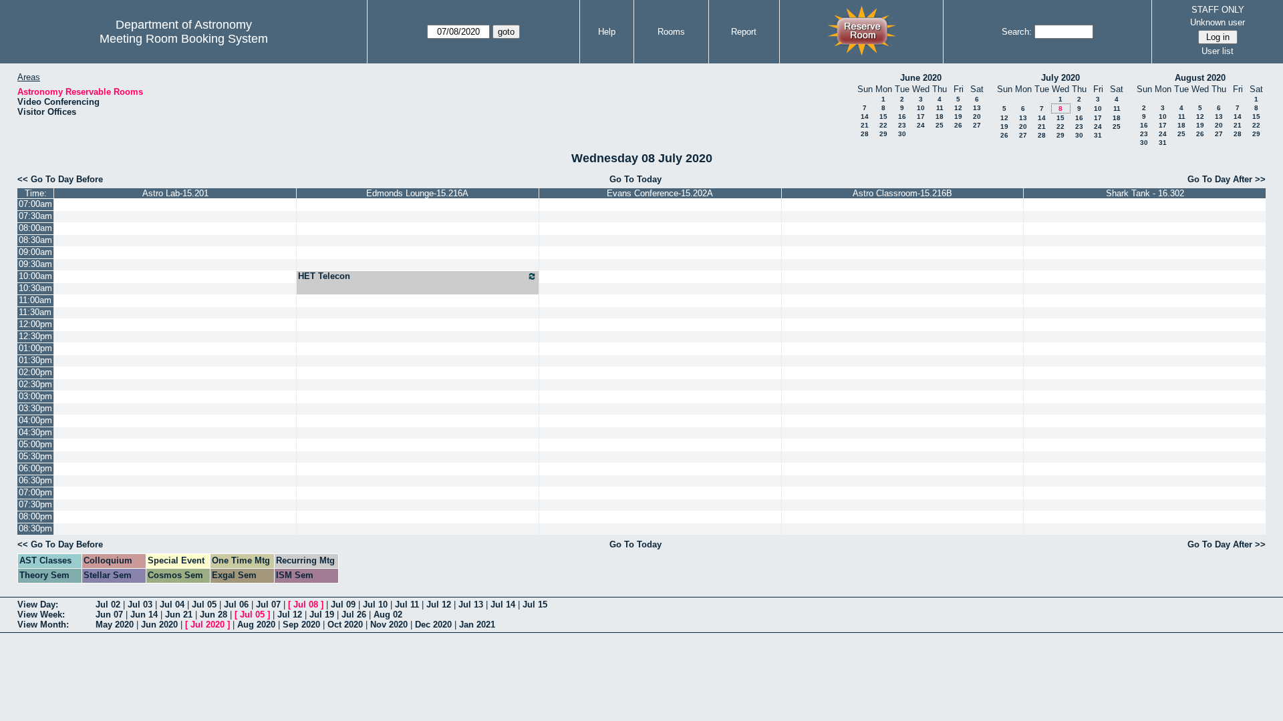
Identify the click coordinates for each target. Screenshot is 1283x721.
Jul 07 (268, 604)
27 (977, 125)
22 (883, 125)
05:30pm (35, 456)
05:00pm (35, 444)
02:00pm (35, 372)
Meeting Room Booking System (184, 38)
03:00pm (35, 396)
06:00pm (35, 468)
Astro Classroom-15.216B (902, 193)
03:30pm (35, 408)
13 (977, 107)
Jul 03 (140, 604)
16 (902, 116)
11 (940, 107)
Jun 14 (144, 615)
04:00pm (35, 420)
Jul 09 (343, 604)
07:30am (35, 216)
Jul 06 (236, 604)
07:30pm (35, 504)
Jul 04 (172, 604)
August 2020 (1200, 78)
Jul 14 (502, 604)
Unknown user (1217, 22)
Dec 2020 (433, 625)
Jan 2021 (477, 625)
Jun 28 (213, 615)
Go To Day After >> (1226, 179)
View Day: (37, 604)
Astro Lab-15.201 (175, 193)
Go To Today (635, 179)
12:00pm (35, 324)
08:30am (35, 240)
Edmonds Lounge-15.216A (417, 193)
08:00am (35, 228)
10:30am (35, 288)
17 (921, 116)
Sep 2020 (301, 625)
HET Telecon (324, 276)
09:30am (35, 264)
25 (940, 125)
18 (940, 116)
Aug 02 (388, 615)
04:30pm (35, 432)
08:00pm (35, 516)
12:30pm (35, 336)
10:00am (35, 276)
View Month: (43, 625)
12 (958, 107)
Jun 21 (178, 615)
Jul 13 (470, 604)
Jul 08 (305, 604)
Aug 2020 (256, 625)
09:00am (35, 252)
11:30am (35, 312)
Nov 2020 (389, 625)
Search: (1017, 32)
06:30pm (35, 480)
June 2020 (921, 78)
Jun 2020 (159, 625)
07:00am (35, 204)
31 (1098, 135)
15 (883, 116)
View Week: (41, 615)
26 (958, 125)
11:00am (35, 300)
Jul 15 (535, 604)
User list (1217, 51)
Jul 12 (438, 604)
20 (977, 116)
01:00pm (35, 348)
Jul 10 (375, 604)
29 (883, 134)
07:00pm (35, 492)
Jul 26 (353, 615)
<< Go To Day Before (60, 179)
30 (902, 134)
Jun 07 (109, 615)
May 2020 (115, 625)
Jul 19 (321, 615)
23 (902, 125)
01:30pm (35, 360)
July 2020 (1060, 78)
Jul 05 (204, 604)
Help (606, 32)
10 (921, 107)
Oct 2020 (345, 625)
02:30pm (35, 384)
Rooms (671, 32)
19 (958, 116)
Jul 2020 (207, 625)
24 (921, 125)
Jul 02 (108, 604)
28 (865, 134)
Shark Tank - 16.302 (1145, 193)
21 (865, 125)
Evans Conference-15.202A (660, 193)
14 (865, 116)
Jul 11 (407, 604)
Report (743, 32)
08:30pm (35, 528)
